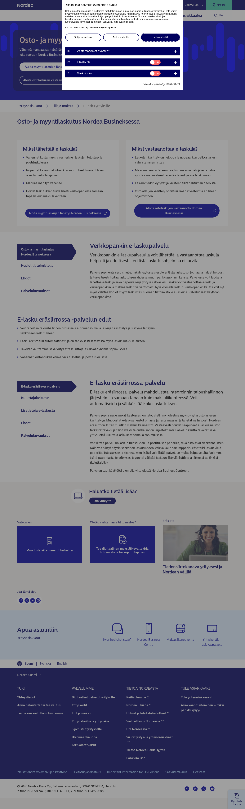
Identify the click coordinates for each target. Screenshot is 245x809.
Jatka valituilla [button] (121, 37)
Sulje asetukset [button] (83, 37)
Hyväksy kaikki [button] (160, 37)
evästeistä (81, 27)
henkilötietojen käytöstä (103, 27)
